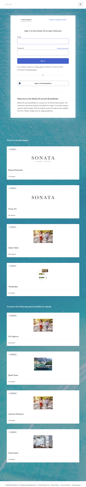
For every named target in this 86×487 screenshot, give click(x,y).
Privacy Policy (39, 67)
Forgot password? (63, 48)
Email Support (76, 485)
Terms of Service (32, 70)
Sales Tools (13, 247)
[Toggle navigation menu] (80, 4)
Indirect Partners (16, 414)
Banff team (13, 375)
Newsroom (13, 453)
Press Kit (12, 209)
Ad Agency (13, 336)
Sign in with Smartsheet (43, 83)
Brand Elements (15, 170)
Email (19, 37)
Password (20, 48)
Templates (13, 286)
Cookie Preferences (43, 485)
